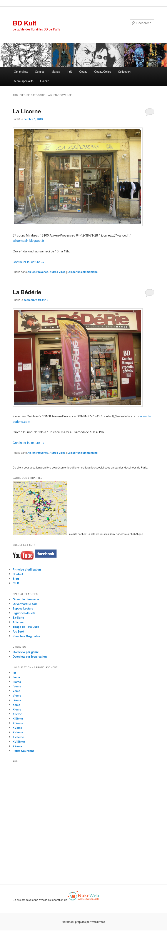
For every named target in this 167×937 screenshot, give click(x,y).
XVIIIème (19, 741)
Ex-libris (18, 617)
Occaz (83, 71)
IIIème (17, 682)
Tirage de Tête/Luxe (26, 627)
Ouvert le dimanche (26, 599)
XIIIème (18, 718)
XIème (17, 709)
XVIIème (18, 737)
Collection (124, 71)
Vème (16, 691)
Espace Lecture (23, 608)
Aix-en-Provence (37, 272)
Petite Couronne (23, 751)
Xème (16, 705)
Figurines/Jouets (24, 613)
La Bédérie (27, 292)
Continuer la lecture (28, 261)
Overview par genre (26, 652)
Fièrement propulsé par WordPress (83, 922)
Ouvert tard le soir (25, 604)
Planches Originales (26, 636)
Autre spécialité (23, 81)
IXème (17, 700)
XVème (17, 727)
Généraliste (21, 71)
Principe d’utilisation (27, 569)
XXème (17, 746)
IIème (16, 677)
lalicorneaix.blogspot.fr (28, 240)
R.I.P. (16, 583)
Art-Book (18, 631)
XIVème (18, 723)
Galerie (44, 81)
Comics (40, 71)
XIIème (17, 714)
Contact (18, 574)
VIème (17, 695)
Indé (69, 71)
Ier (14, 672)
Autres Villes (57, 272)
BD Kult (24, 22)
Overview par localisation (30, 656)
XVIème (18, 732)
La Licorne (27, 111)
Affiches (18, 622)
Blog (16, 578)
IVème (17, 686)
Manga (56, 71)
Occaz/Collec (102, 71)
